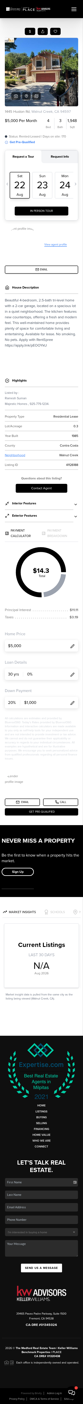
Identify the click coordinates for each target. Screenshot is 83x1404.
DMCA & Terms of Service (44, 1399)
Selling (41, 1123)
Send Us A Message (41, 1268)
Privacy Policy (17, 1399)
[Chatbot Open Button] (71, 1392)
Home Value (41, 1135)
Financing (41, 1129)
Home (41, 1105)
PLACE (57, 1352)
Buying (41, 1117)
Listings (41, 1111)
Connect (41, 1146)
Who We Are (41, 1140)
